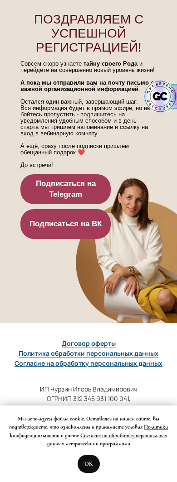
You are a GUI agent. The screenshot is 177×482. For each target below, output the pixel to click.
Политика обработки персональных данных (88, 353)
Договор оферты (89, 343)
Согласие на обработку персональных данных (88, 363)
